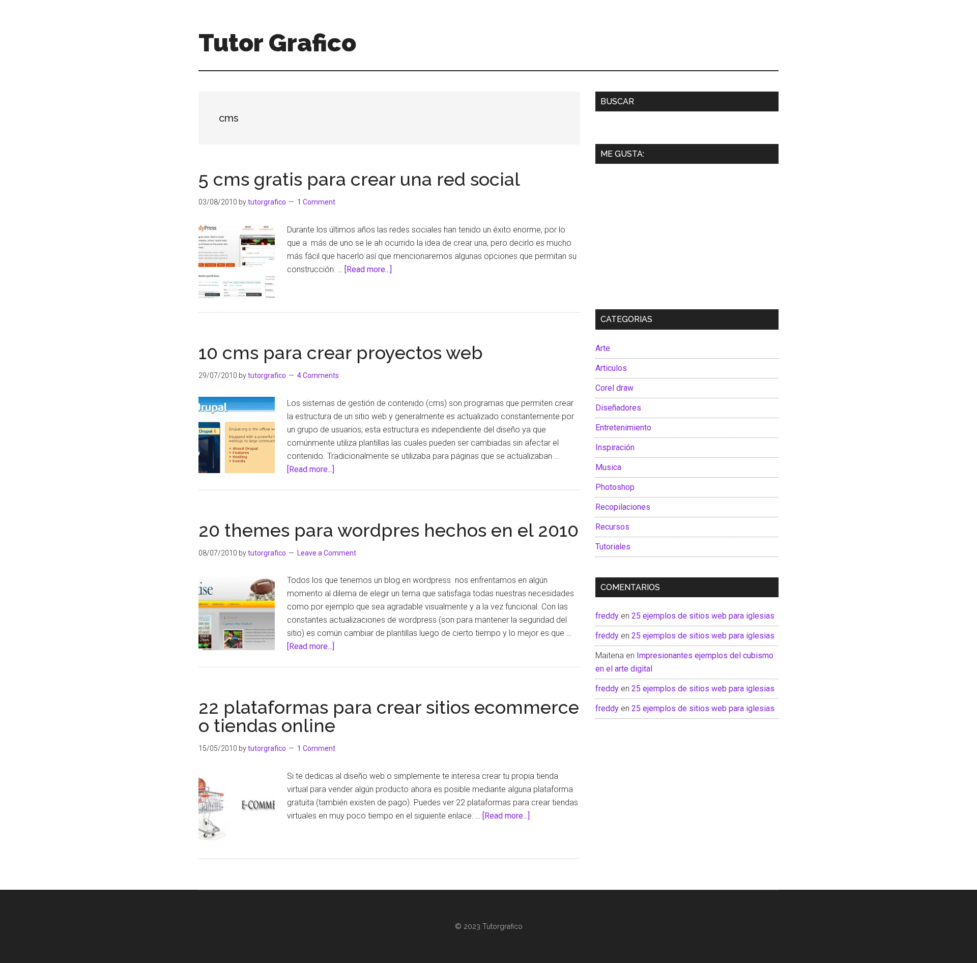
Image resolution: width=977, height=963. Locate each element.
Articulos (611, 368)
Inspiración (615, 447)
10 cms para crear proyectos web (340, 352)
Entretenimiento (623, 427)
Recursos (612, 527)
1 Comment (316, 202)
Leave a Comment (326, 553)
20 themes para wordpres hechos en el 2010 (388, 530)
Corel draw (614, 388)
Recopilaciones (622, 507)
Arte (602, 348)
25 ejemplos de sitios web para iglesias (702, 616)
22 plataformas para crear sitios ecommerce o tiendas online (388, 716)
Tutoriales (612, 546)
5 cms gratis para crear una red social (359, 179)
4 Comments (318, 375)
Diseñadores (618, 408)
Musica (608, 467)
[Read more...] (368, 269)
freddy (607, 616)
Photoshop (615, 487)
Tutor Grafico (277, 42)
